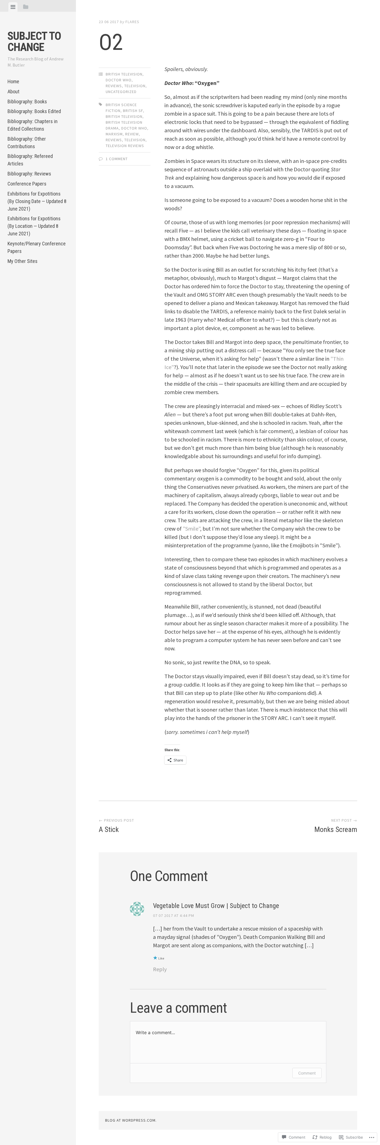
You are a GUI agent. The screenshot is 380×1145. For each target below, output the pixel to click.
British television (124, 74)
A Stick (116, 826)
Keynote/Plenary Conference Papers (37, 247)
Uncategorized (121, 91)
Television (134, 139)
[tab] (13, 7)
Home (13, 81)
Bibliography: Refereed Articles (30, 160)
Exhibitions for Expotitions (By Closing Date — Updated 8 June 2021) (37, 201)
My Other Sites (23, 261)
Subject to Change (34, 42)
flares (132, 21)
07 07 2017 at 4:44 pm (173, 915)
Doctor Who (119, 79)
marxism (114, 133)
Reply (160, 969)
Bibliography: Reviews (29, 174)
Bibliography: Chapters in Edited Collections (33, 125)
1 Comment (117, 158)
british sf (133, 110)
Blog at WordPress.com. (131, 1120)
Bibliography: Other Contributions (27, 142)
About (13, 91)
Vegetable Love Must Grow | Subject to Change (216, 906)
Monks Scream (335, 826)
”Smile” (191, 528)
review (132, 133)
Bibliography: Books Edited (34, 111)
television (134, 85)
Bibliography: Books (27, 101)
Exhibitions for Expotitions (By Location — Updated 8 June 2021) (34, 226)
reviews (114, 85)
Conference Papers (27, 184)
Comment (307, 1073)
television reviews (125, 145)
